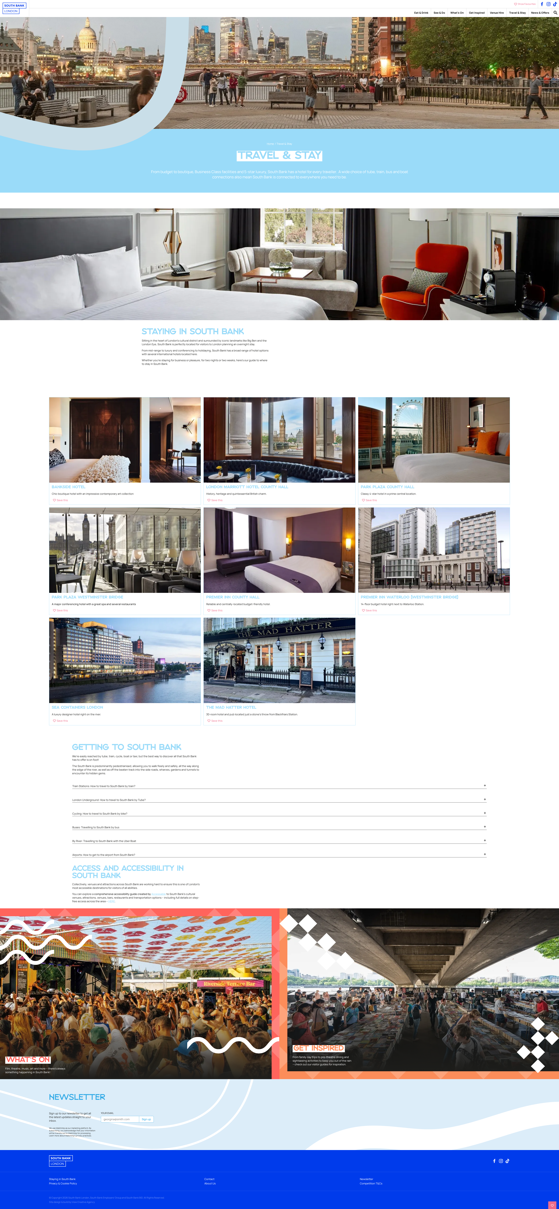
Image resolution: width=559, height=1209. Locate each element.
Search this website (555, 12)
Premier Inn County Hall (233, 597)
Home (270, 143)
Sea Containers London (77, 707)
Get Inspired (477, 12)
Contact (209, 1179)
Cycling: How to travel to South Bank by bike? (99, 813)
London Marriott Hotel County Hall (247, 487)
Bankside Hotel (68, 487)
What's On (457, 12)
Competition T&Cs (371, 1183)
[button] (60, 500)
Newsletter (366, 1179)
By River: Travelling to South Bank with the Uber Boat (104, 841)
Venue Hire (497, 12)
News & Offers (540, 12)
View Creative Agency (83, 1202)
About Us (210, 1183)
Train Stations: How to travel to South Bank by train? (103, 786)
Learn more (54, 1135)
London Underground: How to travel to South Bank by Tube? (109, 800)
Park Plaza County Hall (387, 487)
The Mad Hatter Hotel (231, 707)
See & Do (439, 12)
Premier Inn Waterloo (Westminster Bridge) (409, 597)
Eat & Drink (421, 12)
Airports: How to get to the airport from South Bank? (103, 855)
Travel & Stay (517, 12)
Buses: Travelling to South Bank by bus (95, 827)
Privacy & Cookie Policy (63, 1183)
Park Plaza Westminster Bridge (87, 597)
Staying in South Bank (62, 1179)
